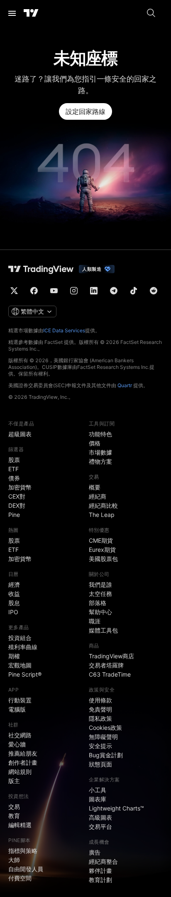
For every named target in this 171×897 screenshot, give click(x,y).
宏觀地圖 (20, 665)
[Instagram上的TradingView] (74, 291)
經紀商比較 (103, 505)
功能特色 (100, 433)
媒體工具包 (103, 630)
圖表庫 (97, 799)
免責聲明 (100, 709)
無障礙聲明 (103, 736)
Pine (14, 514)
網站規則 (20, 771)
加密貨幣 (20, 487)
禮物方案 (100, 461)
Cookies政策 (105, 727)
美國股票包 (103, 558)
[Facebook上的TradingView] (34, 291)
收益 (14, 593)
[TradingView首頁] (31, 13)
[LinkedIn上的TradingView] (94, 291)
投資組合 (20, 637)
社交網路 (20, 735)
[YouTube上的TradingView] (54, 291)
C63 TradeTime (110, 674)
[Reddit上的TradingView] (153, 291)
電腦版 (17, 709)
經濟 (14, 584)
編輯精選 (20, 824)
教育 (14, 815)
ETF (13, 468)
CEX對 (16, 496)
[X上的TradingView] (14, 291)
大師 (14, 859)
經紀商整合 (103, 861)
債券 (14, 478)
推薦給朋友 (22, 753)
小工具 (97, 789)
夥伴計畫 (100, 870)
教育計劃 (100, 879)
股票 (14, 459)
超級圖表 (20, 433)
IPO (13, 611)
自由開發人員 (25, 868)
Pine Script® (25, 674)
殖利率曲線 (22, 646)
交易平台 (100, 826)
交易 (14, 806)
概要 (94, 487)
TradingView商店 (111, 656)
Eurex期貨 (102, 549)
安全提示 (100, 745)
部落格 (97, 602)
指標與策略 (22, 850)
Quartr (124, 385)
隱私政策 (100, 718)
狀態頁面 (100, 764)
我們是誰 (100, 584)
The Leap (102, 514)
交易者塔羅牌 (106, 665)
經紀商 (97, 496)
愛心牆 (17, 744)
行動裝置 (20, 700)
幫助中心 (100, 611)
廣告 (94, 852)
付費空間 (20, 878)
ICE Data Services (64, 330)
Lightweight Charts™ (116, 808)
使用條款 (100, 700)
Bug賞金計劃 (106, 755)
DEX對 (16, 505)
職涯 (94, 621)
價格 (94, 443)
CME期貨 (101, 540)
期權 (14, 656)
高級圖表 (100, 817)
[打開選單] (12, 13)
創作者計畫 (22, 762)
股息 (14, 602)
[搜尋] (151, 13)
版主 (14, 780)
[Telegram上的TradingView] (114, 291)
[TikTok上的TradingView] (133, 291)
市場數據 (100, 452)
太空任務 (100, 593)
